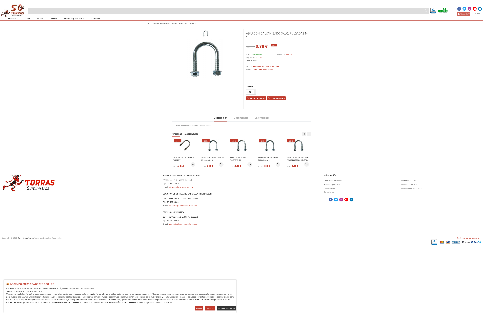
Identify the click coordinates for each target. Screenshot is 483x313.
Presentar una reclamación (411, 188)
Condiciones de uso (409, 184)
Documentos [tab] (241, 117)
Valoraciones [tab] (262, 117)
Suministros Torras (26, 238)
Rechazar (210, 308)
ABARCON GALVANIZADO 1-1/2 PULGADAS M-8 (212, 159)
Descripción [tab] (220, 117)
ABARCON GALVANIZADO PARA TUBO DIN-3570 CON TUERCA (298, 159)
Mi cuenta (463, 14)
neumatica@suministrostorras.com (183, 224)
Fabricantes (95, 18)
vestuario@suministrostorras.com (183, 205)
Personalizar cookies (226, 308)
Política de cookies (408, 181)
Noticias (40, 18)
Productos (12, 18)
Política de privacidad (332, 184)
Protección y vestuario (73, 18)
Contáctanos (329, 192)
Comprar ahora (277, 98)
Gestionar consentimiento (468, 238)
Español (477, 13)
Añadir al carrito (257, 98)
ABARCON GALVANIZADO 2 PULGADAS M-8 (239, 159)
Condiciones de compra (333, 181)
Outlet (27, 18)
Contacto (53, 18)
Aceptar (199, 308)
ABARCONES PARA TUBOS (188, 23)
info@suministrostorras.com (181, 187)
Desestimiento (329, 188)
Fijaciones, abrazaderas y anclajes (164, 23)
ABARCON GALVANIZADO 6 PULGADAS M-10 (268, 159)
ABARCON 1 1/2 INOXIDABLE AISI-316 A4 (183, 159)
